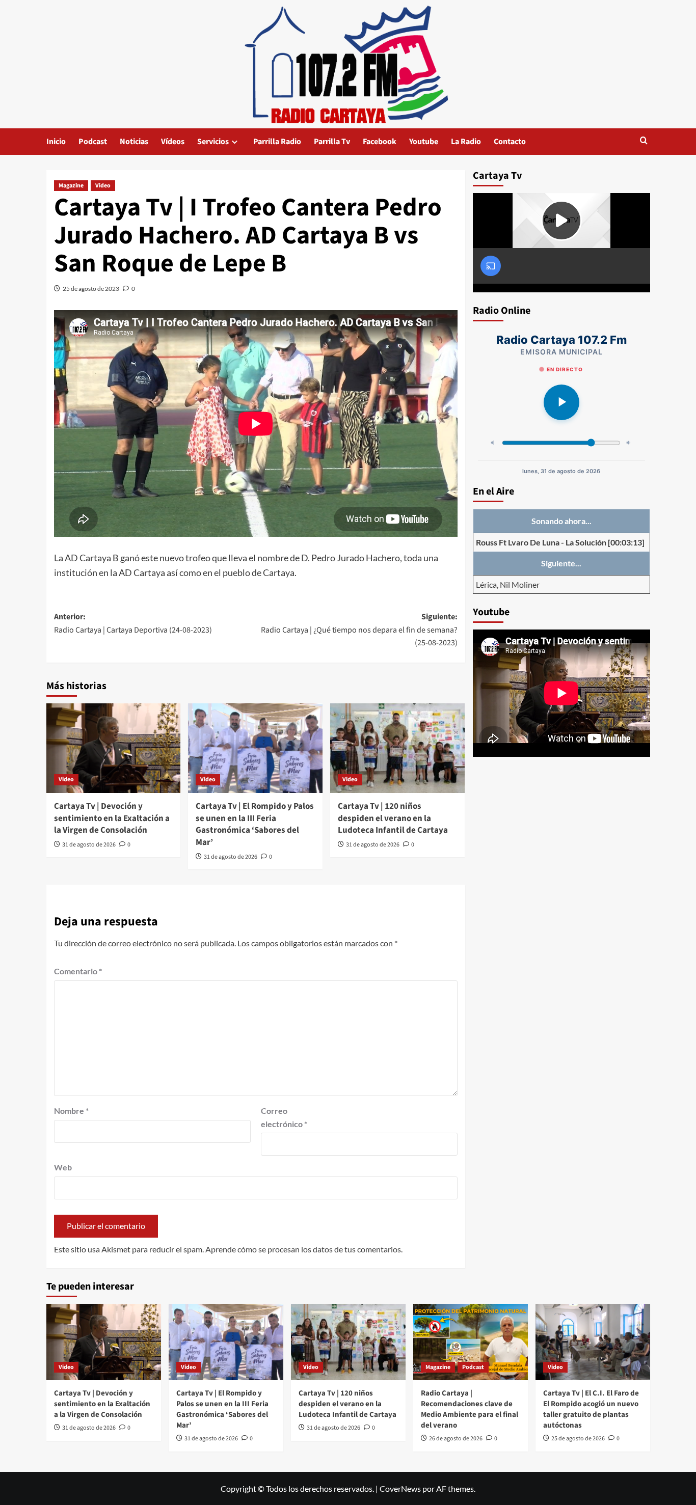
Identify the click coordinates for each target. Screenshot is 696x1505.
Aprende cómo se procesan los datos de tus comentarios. (304, 1249)
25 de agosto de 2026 (578, 1438)
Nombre (71, 1110)
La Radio (466, 141)
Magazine (71, 185)
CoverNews (400, 1488)
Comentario (78, 971)
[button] (643, 141)
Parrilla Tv (332, 141)
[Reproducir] (561, 402)
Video (103, 185)
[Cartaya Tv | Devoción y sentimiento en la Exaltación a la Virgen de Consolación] (113, 748)
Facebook (379, 141)
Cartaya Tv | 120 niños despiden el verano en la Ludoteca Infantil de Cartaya (393, 818)
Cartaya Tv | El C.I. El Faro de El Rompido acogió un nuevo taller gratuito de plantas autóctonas (591, 1409)
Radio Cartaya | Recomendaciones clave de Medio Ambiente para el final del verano (469, 1409)
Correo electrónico (284, 1117)
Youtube (423, 141)
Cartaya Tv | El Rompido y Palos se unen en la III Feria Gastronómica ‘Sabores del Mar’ (255, 824)
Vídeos (172, 141)
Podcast (92, 141)
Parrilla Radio (277, 141)
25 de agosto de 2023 (91, 288)
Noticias (134, 141)
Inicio (56, 141)
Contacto (510, 141)
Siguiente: (359, 629)
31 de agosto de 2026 (89, 844)
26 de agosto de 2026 (456, 1438)
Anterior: (133, 623)
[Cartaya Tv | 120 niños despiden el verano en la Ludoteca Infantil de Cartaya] (397, 748)
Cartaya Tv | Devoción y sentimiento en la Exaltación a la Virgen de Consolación (112, 818)
